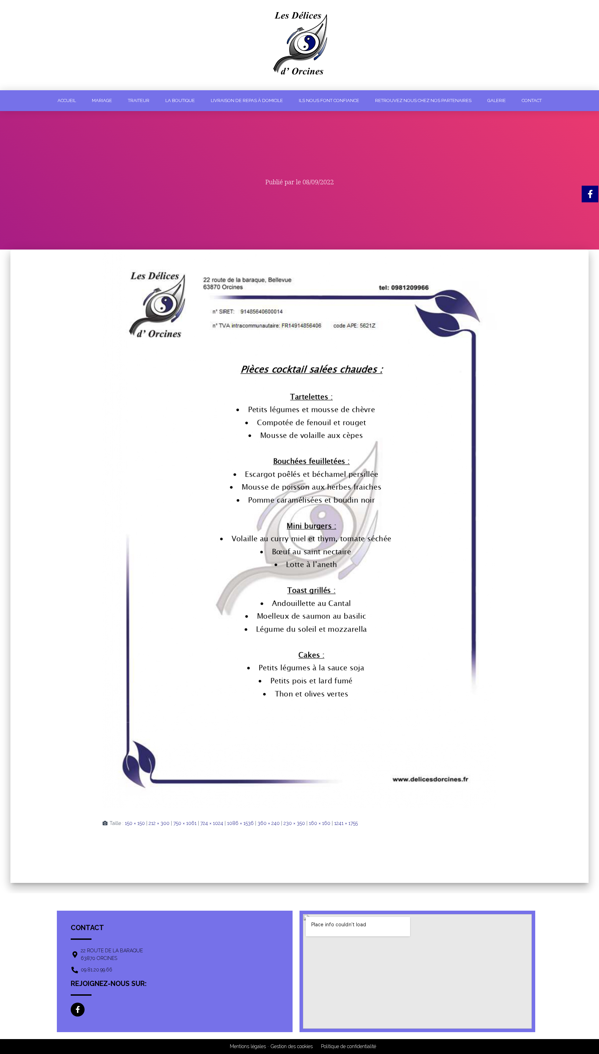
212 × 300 (159, 823)
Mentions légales (248, 1046)
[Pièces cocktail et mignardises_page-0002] (299, 529)
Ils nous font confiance (329, 100)
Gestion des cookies (292, 1046)
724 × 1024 (211, 823)
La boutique (180, 100)
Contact (532, 100)
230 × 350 (294, 823)
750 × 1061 (185, 823)
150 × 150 (135, 823)
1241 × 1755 (346, 823)
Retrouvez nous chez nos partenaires (423, 100)
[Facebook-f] (78, 1010)
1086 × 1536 (240, 823)
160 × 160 (319, 823)
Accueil (67, 100)
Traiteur (138, 100)
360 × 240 (269, 823)
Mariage (102, 100)
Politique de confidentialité (348, 1046)
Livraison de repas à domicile (247, 100)
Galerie (496, 100)
